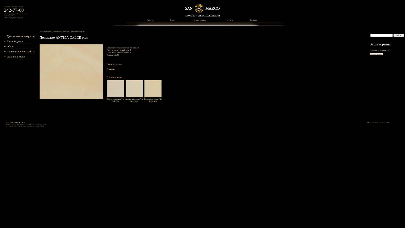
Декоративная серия (77, 31)
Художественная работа (21, 51)
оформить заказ (376, 54)
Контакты (253, 20)
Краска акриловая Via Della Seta (115, 100)
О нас (172, 20)
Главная (150, 20)
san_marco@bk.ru (16, 18)
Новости (229, 20)
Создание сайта (384, 122)
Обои (10, 46)
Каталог (48, 31)
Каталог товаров (199, 20)
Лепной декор (15, 41)
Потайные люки (16, 56)
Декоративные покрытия (21, 36)
